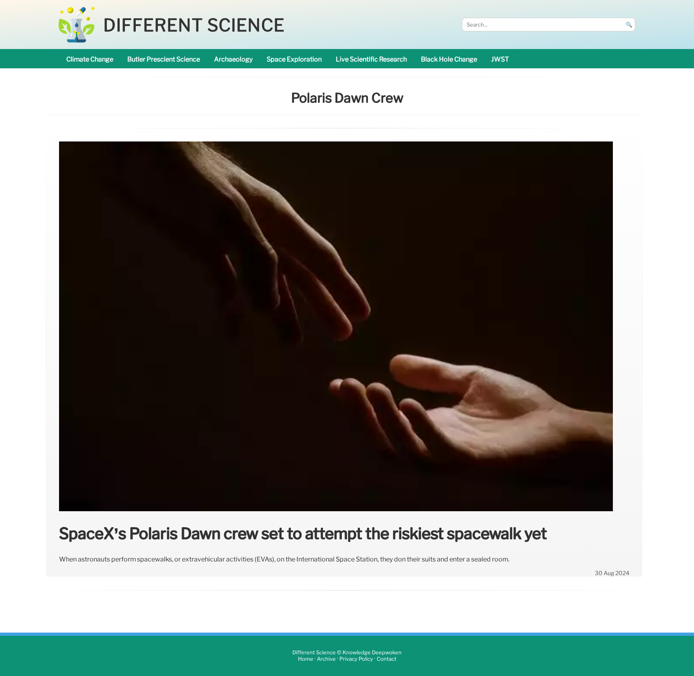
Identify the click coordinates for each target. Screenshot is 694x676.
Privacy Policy (356, 659)
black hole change (449, 59)
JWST (500, 59)
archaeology (233, 59)
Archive (326, 659)
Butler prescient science (163, 59)
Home (305, 659)
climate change (89, 59)
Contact (386, 659)
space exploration (294, 59)
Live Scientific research (371, 59)
